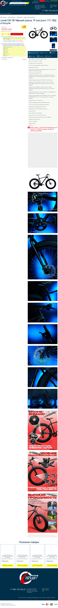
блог (51, 13)
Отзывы (24, 59)
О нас (40, 597)
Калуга (20, 1)
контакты (55, 13)
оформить (42, 1)
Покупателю (35, 597)
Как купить (47, 13)
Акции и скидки (46, 597)
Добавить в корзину (16, 34)
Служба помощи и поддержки (8, 605)
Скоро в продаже (7, 565)
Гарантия (42, 13)
